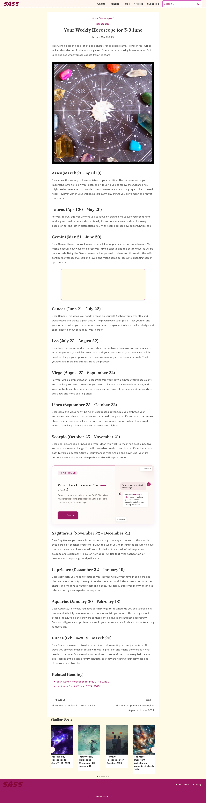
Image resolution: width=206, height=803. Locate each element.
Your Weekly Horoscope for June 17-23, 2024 (60, 760)
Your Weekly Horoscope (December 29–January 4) (87, 761)
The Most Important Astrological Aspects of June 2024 (135, 705)
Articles (138, 3)
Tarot (126, 3)
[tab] (97, 776)
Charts (101, 3)
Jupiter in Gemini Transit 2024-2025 (78, 686)
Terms (177, 784)
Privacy (197, 784)
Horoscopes (102, 24)
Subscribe (153, 3)
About (187, 784)
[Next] (154, 750)
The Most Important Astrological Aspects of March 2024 (144, 763)
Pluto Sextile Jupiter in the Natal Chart (74, 703)
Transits (114, 3)
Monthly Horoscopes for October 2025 (115, 760)
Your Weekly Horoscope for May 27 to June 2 (83, 681)
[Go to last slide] (52, 750)
